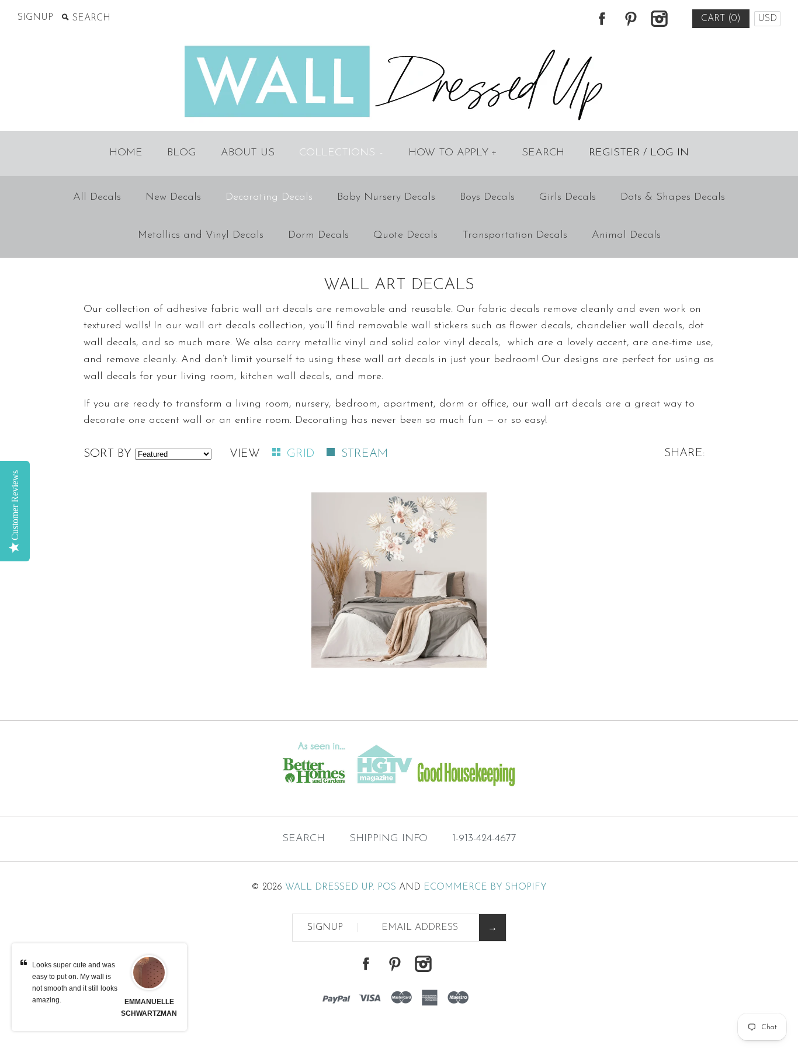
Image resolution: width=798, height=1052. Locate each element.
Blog (181, 153)
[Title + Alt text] (136, 793)
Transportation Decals (514, 235)
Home (126, 153)
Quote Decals (405, 235)
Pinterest (630, 19)
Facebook (602, 19)
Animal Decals (626, 235)
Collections (341, 153)
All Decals (97, 197)
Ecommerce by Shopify (485, 887)
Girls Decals (567, 197)
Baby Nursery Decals (386, 197)
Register (614, 153)
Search (543, 153)
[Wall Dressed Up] (399, 46)
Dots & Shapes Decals (672, 197)
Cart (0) (721, 18)
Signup (35, 17)
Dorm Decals (318, 235)
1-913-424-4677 (484, 839)
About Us (248, 153)
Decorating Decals (269, 197)
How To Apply (452, 153)
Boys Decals (487, 197)
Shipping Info (388, 839)
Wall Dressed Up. (329, 887)
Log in (669, 153)
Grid (302, 454)
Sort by (107, 454)
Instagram (659, 19)
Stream (364, 454)
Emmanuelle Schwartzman (149, 1008)
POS (386, 887)
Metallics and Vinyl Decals (200, 235)
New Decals (173, 197)
